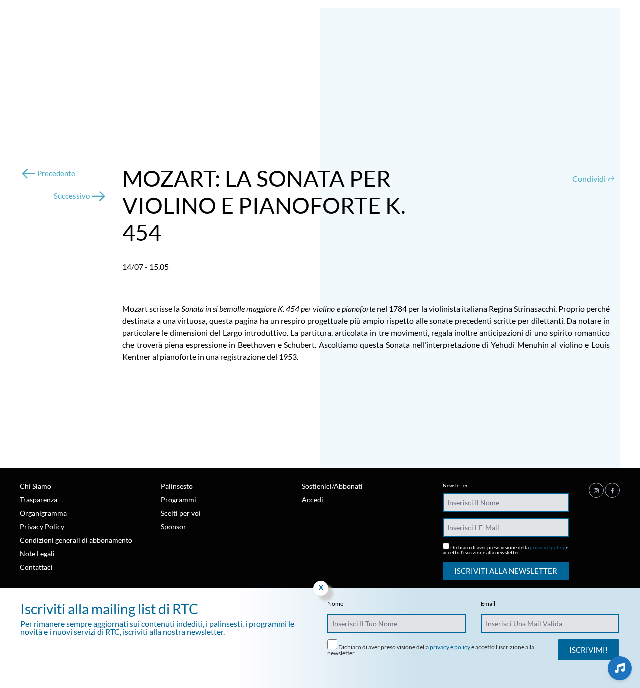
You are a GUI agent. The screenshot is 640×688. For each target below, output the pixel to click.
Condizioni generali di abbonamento (76, 540)
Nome (336, 604)
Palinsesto (177, 486)
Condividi (590, 179)
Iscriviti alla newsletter (506, 571)
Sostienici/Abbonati (332, 486)
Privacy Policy (42, 526)
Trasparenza (39, 500)
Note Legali (37, 554)
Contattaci (36, 567)
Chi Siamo (36, 486)
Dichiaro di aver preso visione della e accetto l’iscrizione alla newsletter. (505, 549)
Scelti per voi (181, 513)
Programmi (178, 500)
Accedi (313, 500)
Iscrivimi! (589, 650)
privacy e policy (547, 547)
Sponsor (173, 526)
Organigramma (43, 513)
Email (488, 604)
